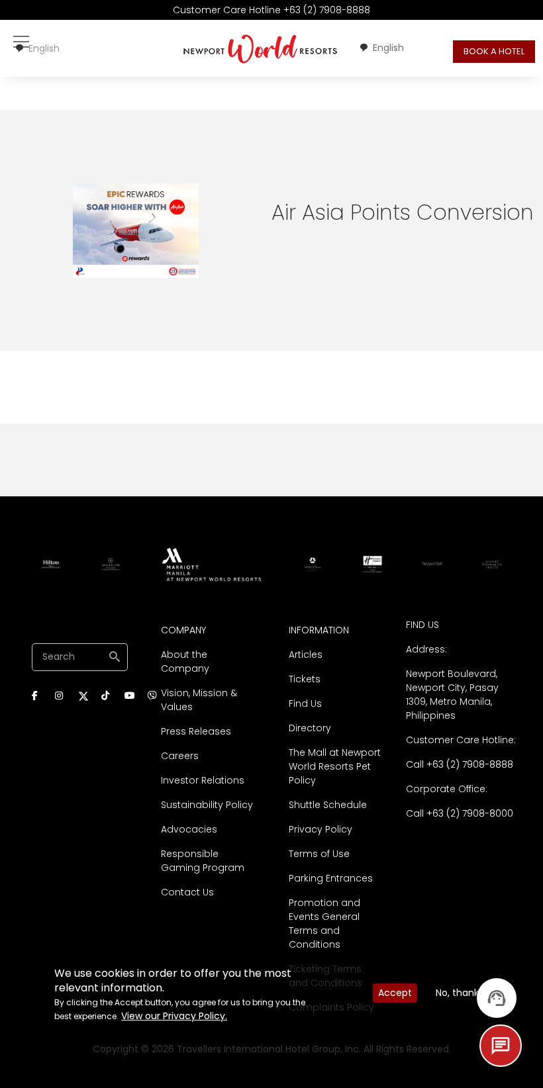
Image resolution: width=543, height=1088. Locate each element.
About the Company (185, 661)
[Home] (260, 48)
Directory (310, 728)
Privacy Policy (320, 829)
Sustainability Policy (207, 804)
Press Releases (196, 731)
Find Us (305, 703)
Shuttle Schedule (328, 804)
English (44, 48)
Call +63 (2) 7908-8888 (459, 764)
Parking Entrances (331, 878)
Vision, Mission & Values (199, 699)
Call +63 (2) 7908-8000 (459, 813)
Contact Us (187, 892)
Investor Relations (202, 780)
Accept (395, 992)
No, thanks (459, 992)
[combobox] (37, 48)
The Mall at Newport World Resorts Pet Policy (335, 766)
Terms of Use (319, 853)
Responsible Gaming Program (202, 860)
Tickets (305, 679)
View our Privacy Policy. (174, 1015)
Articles (305, 654)
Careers (180, 755)
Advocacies (189, 829)
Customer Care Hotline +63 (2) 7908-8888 (271, 10)
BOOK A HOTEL (494, 51)
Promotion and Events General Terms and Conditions (324, 923)
